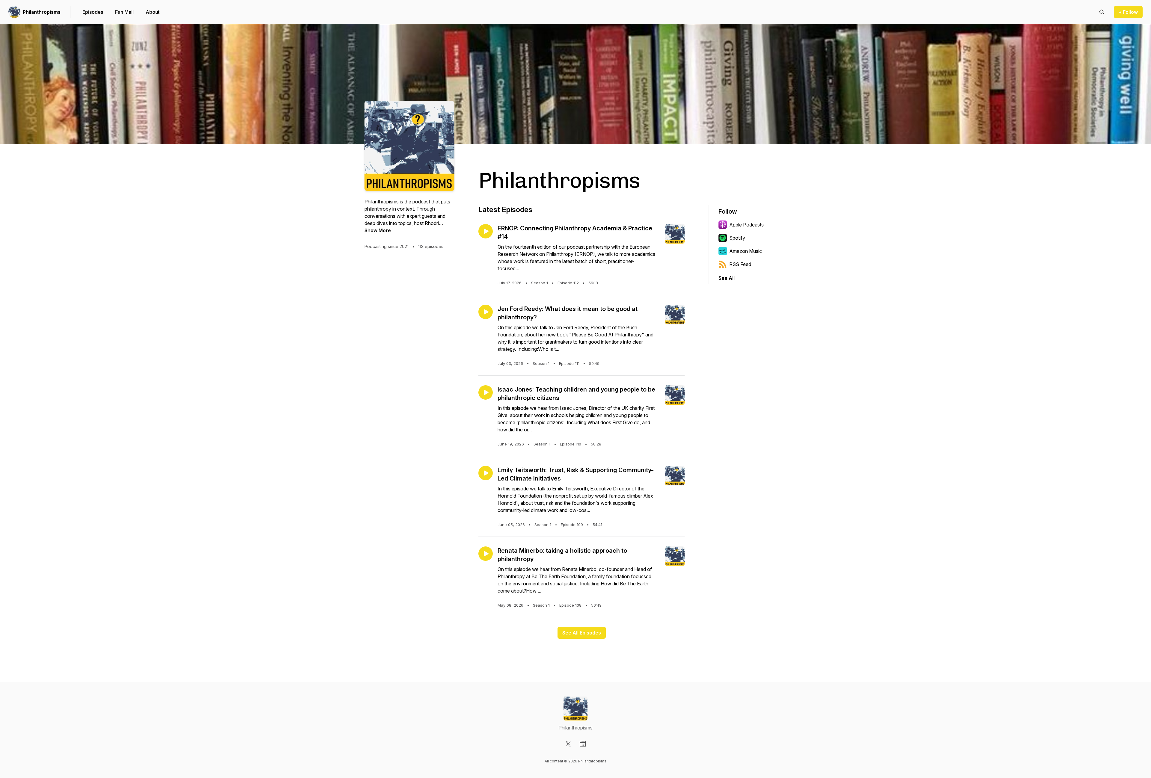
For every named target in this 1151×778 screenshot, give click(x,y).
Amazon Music (745, 251)
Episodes (92, 12)
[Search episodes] (1101, 12)
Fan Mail (124, 12)
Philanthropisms (42, 12)
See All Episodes (581, 633)
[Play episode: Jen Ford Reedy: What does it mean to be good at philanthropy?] (485, 312)
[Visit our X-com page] (568, 744)
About (152, 12)
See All (726, 278)
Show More (377, 230)
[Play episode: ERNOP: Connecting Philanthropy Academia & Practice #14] (485, 231)
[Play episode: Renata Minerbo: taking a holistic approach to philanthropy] (485, 553)
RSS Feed (740, 264)
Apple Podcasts (746, 225)
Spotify (737, 238)
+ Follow (1128, 12)
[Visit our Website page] (583, 744)
